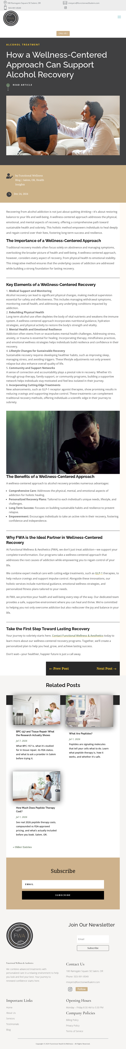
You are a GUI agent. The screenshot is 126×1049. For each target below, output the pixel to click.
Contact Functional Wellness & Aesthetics (77, 635)
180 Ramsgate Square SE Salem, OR (24, 3)
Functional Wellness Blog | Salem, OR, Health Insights (29, 180)
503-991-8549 (14, 8)
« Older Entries (22, 847)
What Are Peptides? (80, 733)
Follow (82, 989)
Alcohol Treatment (23, 44)
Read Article (22, 84)
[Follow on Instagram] (65, 7)
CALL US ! (63, 33)
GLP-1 (99, 573)
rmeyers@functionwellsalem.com (83, 3)
